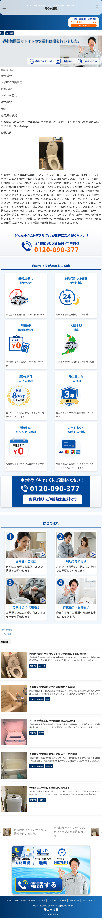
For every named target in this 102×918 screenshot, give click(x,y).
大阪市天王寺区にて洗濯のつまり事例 (49, 787)
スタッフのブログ (88, 900)
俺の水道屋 (51, 8)
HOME (9, 900)
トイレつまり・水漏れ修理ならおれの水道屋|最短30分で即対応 (51, 905)
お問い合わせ (74, 900)
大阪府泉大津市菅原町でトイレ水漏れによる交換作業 (58, 653)
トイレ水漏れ (6, 634)
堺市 (3, 630)
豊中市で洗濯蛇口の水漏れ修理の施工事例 (52, 720)
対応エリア (52, 900)
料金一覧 (32, 900)
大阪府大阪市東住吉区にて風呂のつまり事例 (53, 754)
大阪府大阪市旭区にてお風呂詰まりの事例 (52, 687)
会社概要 (63, 900)
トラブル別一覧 (20, 900)
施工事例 (8, 630)
